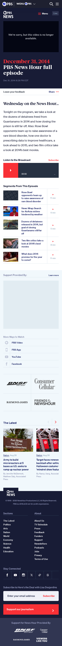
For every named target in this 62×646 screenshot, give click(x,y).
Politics (7, 524)
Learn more (54, 275)
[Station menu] (34, 3)
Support (38, 539)
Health (6, 547)
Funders (38, 536)
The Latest (10, 423)
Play (10, 170)
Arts (5, 528)
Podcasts (39, 547)
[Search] (51, 4)
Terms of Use (41, 559)
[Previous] (48, 422)
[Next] (55, 422)
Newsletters (40, 543)
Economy (8, 539)
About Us (39, 520)
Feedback (39, 532)
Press (37, 528)
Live (55, 13)
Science (7, 543)
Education (8, 551)
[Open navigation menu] (57, 4)
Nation (6, 455)
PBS (7, 4)
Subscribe (53, 160)
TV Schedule (41, 524)
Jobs (36, 551)
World (6, 536)
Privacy (38, 555)
